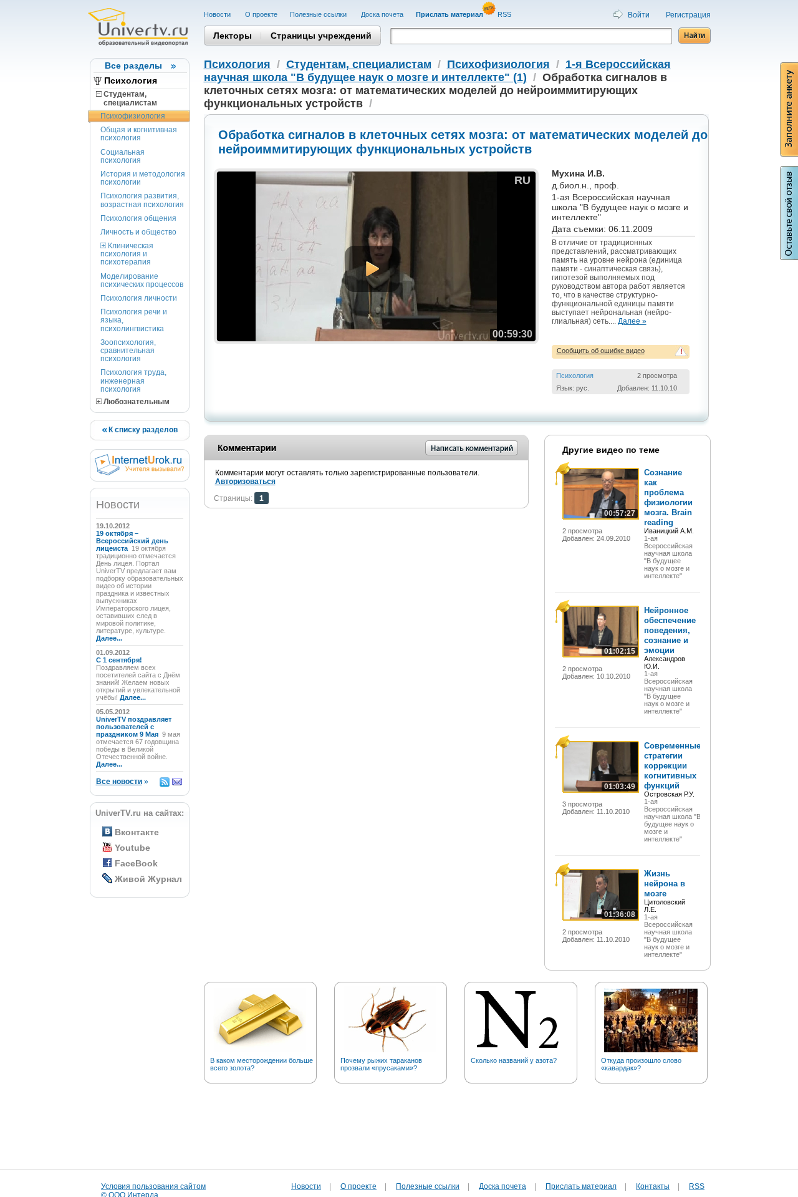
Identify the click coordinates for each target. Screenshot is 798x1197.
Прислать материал (581, 1186)
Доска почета (382, 14)
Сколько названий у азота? (514, 1060)
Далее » (632, 321)
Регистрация (688, 15)
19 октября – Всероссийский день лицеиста (132, 541)
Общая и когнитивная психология (138, 133)
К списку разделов (142, 429)
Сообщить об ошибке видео (601, 350)
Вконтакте (137, 832)
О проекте (261, 14)
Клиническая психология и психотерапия (126, 253)
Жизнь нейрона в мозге (664, 883)
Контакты (653, 1186)
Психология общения (138, 218)
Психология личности (138, 298)
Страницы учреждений (321, 36)
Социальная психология (122, 156)
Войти (639, 15)
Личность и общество (138, 232)
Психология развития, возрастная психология (142, 199)
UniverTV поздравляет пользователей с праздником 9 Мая (133, 726)
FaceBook (136, 863)
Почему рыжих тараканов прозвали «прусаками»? (381, 1064)
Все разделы (133, 65)
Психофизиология (132, 116)
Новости (218, 14)
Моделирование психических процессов (141, 280)
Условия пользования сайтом (153, 1186)
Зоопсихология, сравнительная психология (128, 350)
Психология (130, 80)
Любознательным (136, 401)
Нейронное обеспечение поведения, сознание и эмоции (670, 630)
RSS (505, 14)
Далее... (109, 638)
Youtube (132, 848)
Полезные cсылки (319, 14)
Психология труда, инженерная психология (133, 380)
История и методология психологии (142, 178)
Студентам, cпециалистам (126, 98)
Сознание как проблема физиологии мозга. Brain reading (668, 497)
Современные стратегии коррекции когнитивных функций (672, 765)
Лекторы (232, 36)
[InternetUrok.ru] (139, 472)
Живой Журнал (148, 879)
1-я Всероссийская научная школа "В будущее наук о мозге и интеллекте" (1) (437, 71)
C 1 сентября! (120, 660)
